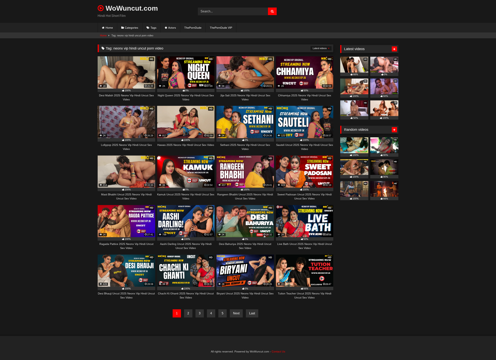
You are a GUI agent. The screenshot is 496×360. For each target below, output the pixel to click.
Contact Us (278, 351)
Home (109, 27)
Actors (172, 27)
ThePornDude (193, 27)
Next (236, 313)
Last (252, 313)
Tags (153, 27)
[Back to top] (484, 348)
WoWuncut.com (131, 8)
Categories (131, 27)
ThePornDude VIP (221, 27)
